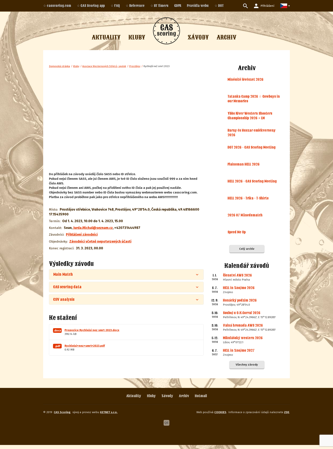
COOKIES (220, 412)
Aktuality (133, 396)
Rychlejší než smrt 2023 (156, 66)
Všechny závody (247, 364)
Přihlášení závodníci (82, 234)
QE (166, 422)
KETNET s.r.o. (109, 412)
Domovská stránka (59, 66)
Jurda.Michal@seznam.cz (93, 228)
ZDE (286, 412)
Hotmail (201, 396)
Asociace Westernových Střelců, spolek (104, 66)
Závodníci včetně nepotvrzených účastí (100, 241)
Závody (167, 396)
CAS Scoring (62, 412)
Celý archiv (246, 249)
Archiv (184, 396)
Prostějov (134, 66)
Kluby (76, 66)
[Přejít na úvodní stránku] (166, 30)
